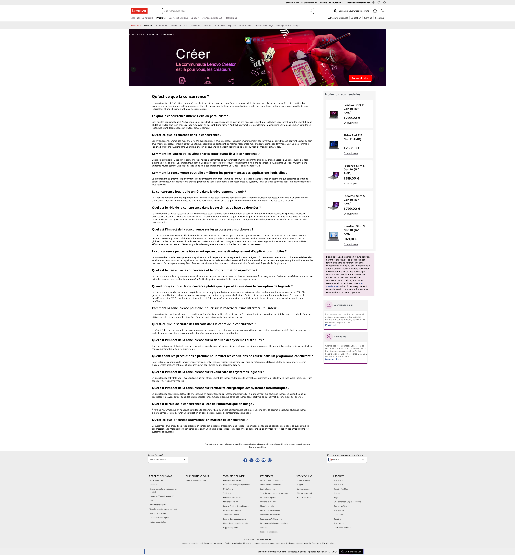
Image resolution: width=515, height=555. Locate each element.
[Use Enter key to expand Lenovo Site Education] (342, 2)
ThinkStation (339, 523)
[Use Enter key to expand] (370, 11)
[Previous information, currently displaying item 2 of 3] (133, 69)
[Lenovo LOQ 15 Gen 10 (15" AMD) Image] (333, 115)
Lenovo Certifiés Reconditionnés (236, 506)
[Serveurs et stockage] (274, 25)
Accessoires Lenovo (231, 514)
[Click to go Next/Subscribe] (184, 460)
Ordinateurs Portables (232, 480)
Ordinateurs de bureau (232, 497)
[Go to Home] (139, 11)
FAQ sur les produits (305, 493)
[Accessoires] (226, 25)
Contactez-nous (303, 480)
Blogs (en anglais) (267, 506)
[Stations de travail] (188, 25)
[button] (373, 2)
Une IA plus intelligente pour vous (236, 484)
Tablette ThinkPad (341, 489)
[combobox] (235, 10)
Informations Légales (158, 504)
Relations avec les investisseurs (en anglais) (163, 490)
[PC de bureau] (169, 25)
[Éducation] (362, 18)
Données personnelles (189, 543)
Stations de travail (230, 502)
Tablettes (227, 493)
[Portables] (153, 25)
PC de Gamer (228, 489)
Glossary (140, 34)
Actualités (153, 484)
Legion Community (268, 489)
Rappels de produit (230, 527)
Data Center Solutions (232, 510)
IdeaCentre (338, 514)
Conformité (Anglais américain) (162, 496)
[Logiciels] (237, 25)
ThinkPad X (338, 484)
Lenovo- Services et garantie (234, 519)
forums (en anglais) (267, 497)
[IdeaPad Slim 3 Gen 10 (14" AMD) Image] (333, 236)
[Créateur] (385, 18)
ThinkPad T (338, 480)
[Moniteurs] (201, 25)
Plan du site (247, 543)
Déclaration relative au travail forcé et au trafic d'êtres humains (310, 543)
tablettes (263, 447)
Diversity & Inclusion (158, 513)
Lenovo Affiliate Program (160, 517)
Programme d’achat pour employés (274, 523)
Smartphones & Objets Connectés (347, 502)
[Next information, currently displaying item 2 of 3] (381, 69)
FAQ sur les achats (304, 497)
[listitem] (349, 114)
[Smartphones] (252, 25)
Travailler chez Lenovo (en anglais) (163, 509)
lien (227, 444)
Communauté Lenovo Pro (270, 484)
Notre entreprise (156, 480)
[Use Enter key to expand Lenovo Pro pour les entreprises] (316, 2)
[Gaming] (373, 18)
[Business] (349, 18)
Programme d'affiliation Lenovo (273, 519)
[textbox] (347, 459)
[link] (384, 3)
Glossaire (263, 527)
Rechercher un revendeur (270, 510)
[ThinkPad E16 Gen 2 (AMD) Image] (333, 145)
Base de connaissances (269, 532)
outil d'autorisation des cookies (211, 543)
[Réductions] (142, 25)
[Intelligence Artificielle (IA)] (301, 25)
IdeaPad (337, 493)
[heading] (357, 108)
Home (131, 34)
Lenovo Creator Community (271, 480)
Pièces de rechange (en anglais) (235, 523)
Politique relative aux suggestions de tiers (269, 543)
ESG (151, 500)
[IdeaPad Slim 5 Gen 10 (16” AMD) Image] (333, 175)
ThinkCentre (339, 510)
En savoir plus (351, 123)
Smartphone (253, 447)
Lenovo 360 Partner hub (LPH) (198, 480)
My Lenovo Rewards (268, 502)
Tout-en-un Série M (341, 506)
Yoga (336, 497)
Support (300, 484)
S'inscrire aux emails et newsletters (274, 493)
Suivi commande (303, 489)
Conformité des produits (270, 514)
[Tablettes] (212, 25)
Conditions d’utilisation (233, 543)
